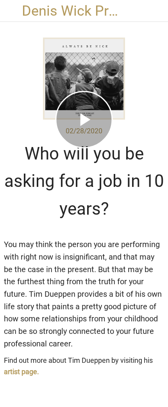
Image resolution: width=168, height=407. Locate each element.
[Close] (11, 11)
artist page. (21, 372)
